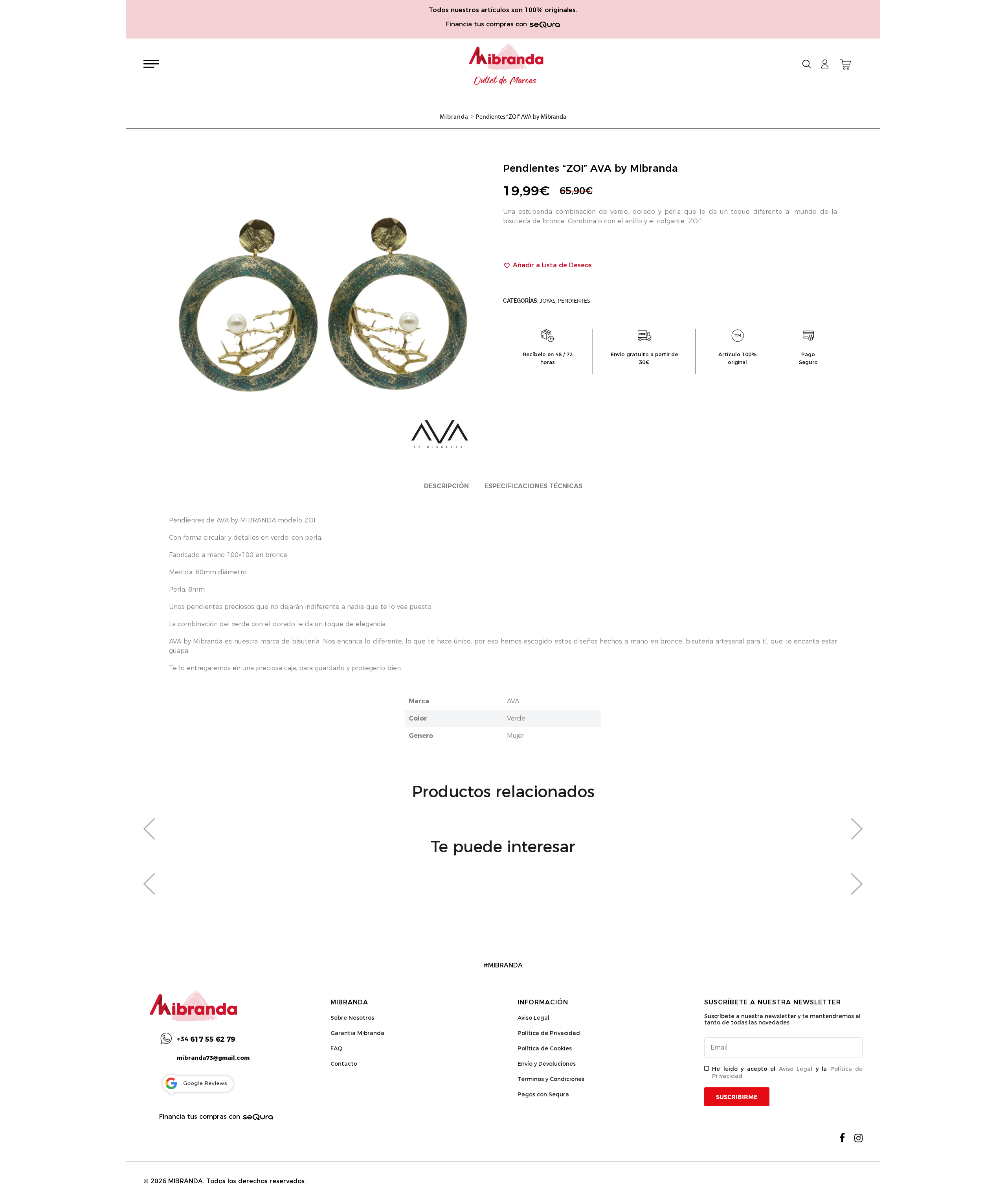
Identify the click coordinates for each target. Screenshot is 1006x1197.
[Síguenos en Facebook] (842, 1138)
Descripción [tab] (446, 486)
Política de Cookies (545, 1048)
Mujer (515, 735)
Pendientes (574, 301)
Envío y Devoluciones (547, 1063)
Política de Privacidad (549, 1033)
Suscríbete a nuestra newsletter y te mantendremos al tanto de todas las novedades (782, 1019)
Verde (516, 718)
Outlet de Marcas (505, 81)
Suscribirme (737, 1096)
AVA (513, 701)
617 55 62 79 (206, 1039)
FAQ (336, 1048)
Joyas (547, 301)
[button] (547, 265)
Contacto (343, 1063)
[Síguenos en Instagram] (858, 1138)
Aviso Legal (533, 1017)
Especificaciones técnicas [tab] (533, 486)
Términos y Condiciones (551, 1079)
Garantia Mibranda (357, 1033)
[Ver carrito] (845, 64)
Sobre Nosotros (352, 1017)
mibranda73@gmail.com (213, 1057)
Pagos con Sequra (543, 1094)
